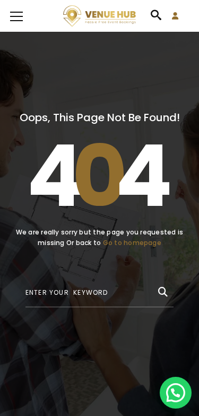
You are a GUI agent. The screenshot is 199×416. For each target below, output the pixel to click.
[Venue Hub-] (99, 16)
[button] (176, 393)
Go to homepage (132, 242)
